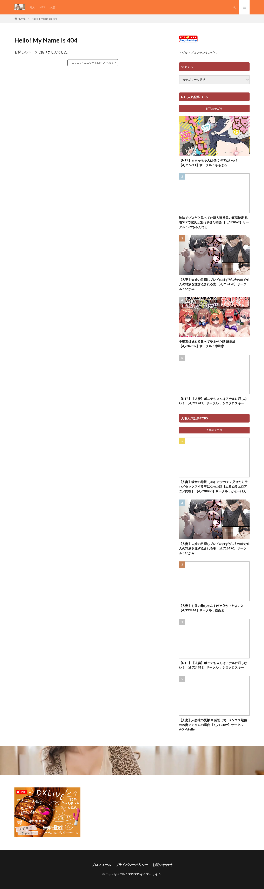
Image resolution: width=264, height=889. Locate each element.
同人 (32, 7)
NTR (42, 7)
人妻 (52, 7)
